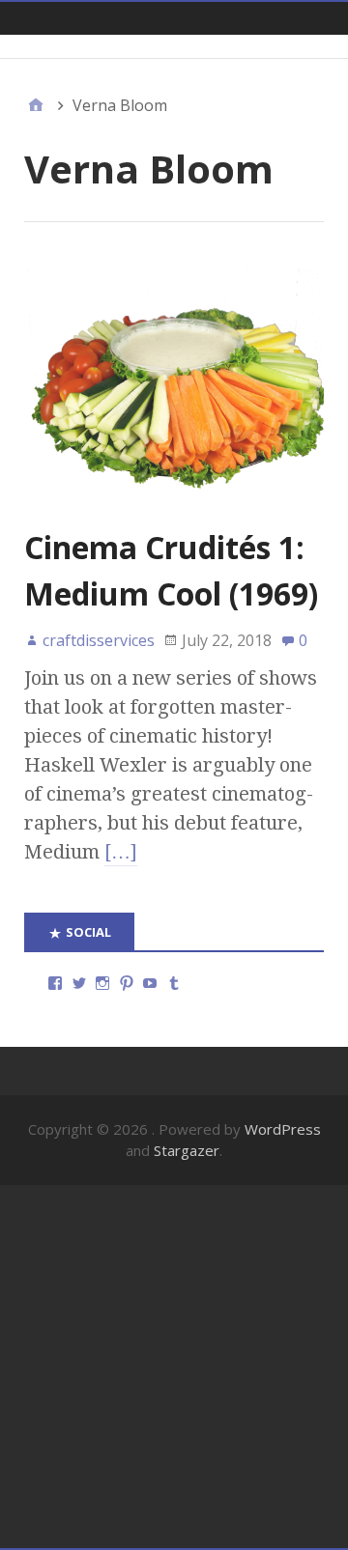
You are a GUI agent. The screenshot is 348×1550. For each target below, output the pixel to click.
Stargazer (186, 1150)
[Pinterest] (126, 983)
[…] (120, 851)
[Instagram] (102, 983)
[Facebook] (55, 983)
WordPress (283, 1129)
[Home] (35, 105)
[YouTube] (150, 983)
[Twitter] (79, 983)
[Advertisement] (174, 1366)
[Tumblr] (174, 983)
